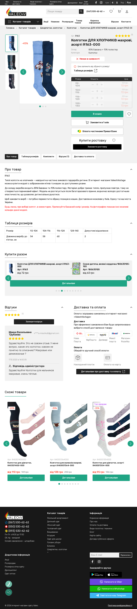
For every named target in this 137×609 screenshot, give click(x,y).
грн (107, 2)
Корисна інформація (94, 22)
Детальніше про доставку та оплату (101, 371)
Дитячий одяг (53, 521)
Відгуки (115, 22)
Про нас (93, 521)
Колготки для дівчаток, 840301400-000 (19, 464)
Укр (122, 2)
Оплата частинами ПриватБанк (99, 131)
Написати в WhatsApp (113, 588)
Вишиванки (52, 532)
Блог (81, 3)
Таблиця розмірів (83, 70)
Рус (129, 2)
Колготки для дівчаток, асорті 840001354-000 (108, 464)
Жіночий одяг (53, 525)
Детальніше (68, 283)
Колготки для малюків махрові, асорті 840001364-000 (66, 464)
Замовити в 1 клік (99, 122)
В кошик (97, 114)
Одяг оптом (10, 573)
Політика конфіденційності (120, 605)
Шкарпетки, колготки (57, 549)
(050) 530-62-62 (18, 526)
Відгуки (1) (64, 156)
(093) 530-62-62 (18, 530)
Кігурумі (51, 535)
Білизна (51, 546)
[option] (11, 43)
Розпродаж (67, 22)
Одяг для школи (54, 539)
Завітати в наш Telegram (113, 595)
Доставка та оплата (84, 156)
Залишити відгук (34, 322)
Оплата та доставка (99, 525)
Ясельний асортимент (57, 518)
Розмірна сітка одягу (14, 566)
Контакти (126, 22)
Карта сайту (95, 535)
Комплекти (48, 156)
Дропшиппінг (73, 3)
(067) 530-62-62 (18, 522)
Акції (46, 22)
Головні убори (53, 542)
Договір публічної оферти (102, 539)
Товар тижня (78, 22)
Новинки (55, 22)
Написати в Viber (113, 582)
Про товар (11, 156)
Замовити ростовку (97, 147)
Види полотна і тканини (101, 528)
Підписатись (126, 555)
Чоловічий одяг (54, 528)
